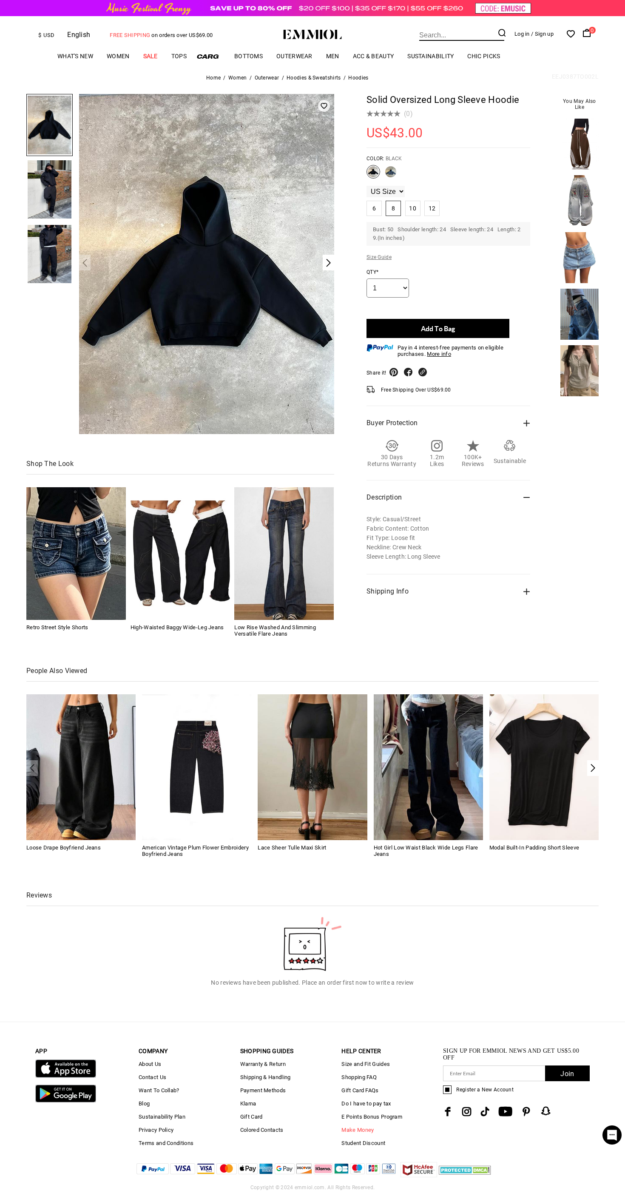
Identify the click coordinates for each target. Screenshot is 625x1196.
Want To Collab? (159, 1090)
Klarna (248, 1103)
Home (213, 78)
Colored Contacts (262, 1130)
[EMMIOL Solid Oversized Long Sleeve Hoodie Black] (373, 175)
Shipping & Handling (265, 1077)
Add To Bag (438, 328)
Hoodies (358, 78)
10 (412, 208)
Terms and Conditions (166, 1143)
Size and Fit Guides (365, 1064)
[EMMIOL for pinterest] (526, 1111)
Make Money (357, 1130)
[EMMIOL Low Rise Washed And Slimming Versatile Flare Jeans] (284, 553)
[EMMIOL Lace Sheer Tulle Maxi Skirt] (312, 767)
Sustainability (430, 56)
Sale (150, 56)
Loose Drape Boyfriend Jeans (63, 847)
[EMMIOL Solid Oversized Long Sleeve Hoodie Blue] (390, 175)
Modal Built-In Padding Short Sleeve (534, 847)
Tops (179, 56)
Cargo (210, 56)
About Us (150, 1064)
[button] (593, 768)
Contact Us (152, 1077)
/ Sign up (542, 34)
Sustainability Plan (162, 1117)
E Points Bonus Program (371, 1117)
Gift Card (251, 1117)
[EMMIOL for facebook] (447, 1111)
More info (439, 354)
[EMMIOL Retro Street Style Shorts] (76, 553)
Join (567, 1074)
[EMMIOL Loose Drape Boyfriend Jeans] (81, 767)
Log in (522, 34)
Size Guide (379, 257)
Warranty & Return (263, 1064)
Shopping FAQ (359, 1077)
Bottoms (248, 56)
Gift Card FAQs (359, 1090)
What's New (75, 56)
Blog (144, 1103)
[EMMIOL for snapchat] (545, 1111)
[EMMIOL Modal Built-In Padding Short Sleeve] (544, 767)
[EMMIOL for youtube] (505, 1111)
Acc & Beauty (373, 56)
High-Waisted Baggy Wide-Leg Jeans (177, 627)
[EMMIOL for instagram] (467, 1111)
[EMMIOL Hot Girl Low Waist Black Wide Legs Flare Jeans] (428, 767)
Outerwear (294, 56)
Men (332, 56)
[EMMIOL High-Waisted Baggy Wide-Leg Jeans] (180, 553)
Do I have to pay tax (366, 1103)
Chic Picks (483, 56)
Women (118, 56)
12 (432, 208)
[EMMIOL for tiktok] (485, 1111)
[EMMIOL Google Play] (65, 1100)
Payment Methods (263, 1090)
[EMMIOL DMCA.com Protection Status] (465, 1175)
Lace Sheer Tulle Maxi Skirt (292, 847)
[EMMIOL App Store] (65, 1076)
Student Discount (363, 1143)
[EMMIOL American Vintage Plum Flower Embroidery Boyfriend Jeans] (196, 767)
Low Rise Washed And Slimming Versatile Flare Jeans (274, 630)
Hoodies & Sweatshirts (314, 78)
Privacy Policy (156, 1130)
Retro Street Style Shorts (57, 627)
